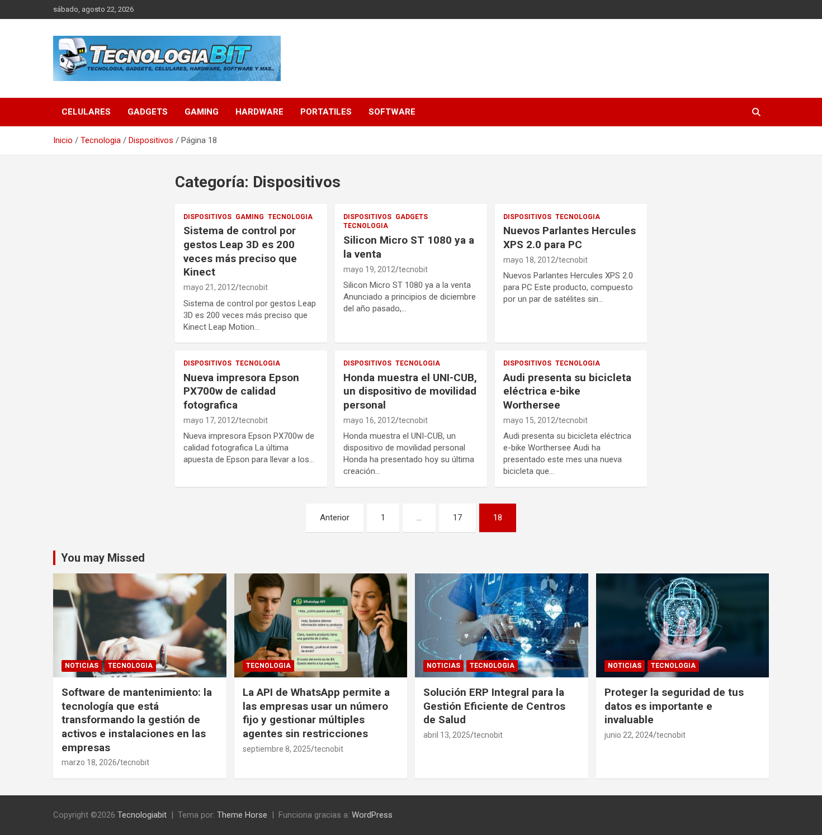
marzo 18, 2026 (89, 762)
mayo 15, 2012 (529, 420)
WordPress (372, 815)
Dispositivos (207, 217)
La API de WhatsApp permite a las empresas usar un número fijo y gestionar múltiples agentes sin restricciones (316, 713)
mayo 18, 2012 (529, 259)
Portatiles (326, 112)
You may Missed (103, 557)
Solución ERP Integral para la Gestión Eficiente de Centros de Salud (494, 706)
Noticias (81, 666)
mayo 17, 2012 (209, 420)
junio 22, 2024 (628, 734)
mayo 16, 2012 (369, 420)
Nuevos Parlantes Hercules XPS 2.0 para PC (569, 237)
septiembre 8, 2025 (277, 748)
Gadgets (147, 112)
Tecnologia (290, 217)
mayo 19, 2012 (369, 269)
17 (457, 518)
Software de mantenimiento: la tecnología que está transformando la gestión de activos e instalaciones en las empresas (137, 720)
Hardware (259, 112)
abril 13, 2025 (446, 734)
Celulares (86, 112)
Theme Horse (242, 815)
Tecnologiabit (142, 815)
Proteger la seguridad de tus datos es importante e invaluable (674, 706)
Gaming (202, 112)
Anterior (334, 518)
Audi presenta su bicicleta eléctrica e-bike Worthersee (567, 391)
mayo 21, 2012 (209, 287)
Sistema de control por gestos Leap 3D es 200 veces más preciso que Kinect (240, 251)
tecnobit (253, 287)
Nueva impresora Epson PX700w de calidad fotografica (241, 391)
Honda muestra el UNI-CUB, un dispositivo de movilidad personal (410, 391)
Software (392, 112)
